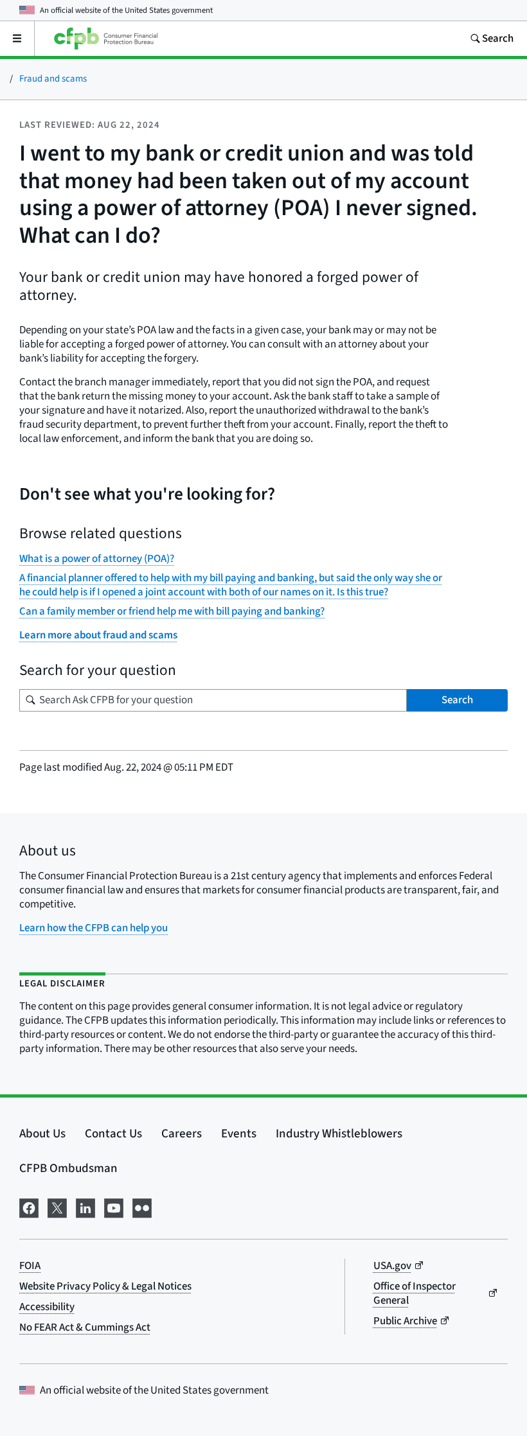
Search (457, 700)
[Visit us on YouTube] (113, 1207)
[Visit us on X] (57, 1207)
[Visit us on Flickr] (142, 1207)
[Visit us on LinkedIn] (85, 1207)
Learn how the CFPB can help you (93, 928)
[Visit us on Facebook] (29, 1207)
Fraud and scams (53, 79)
